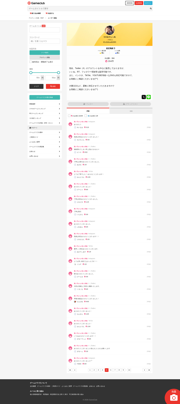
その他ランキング (35, 118)
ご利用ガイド (33, 137)
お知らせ (32, 151)
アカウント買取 (45, 57)
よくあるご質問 (34, 142)
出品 (131, 111)
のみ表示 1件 (94, 116)
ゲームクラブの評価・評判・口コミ (41, 123)
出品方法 (32, 49)
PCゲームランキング (36, 113)
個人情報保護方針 (36, 394)
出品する (51, 13)
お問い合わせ (33, 156)
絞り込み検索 (36, 13)
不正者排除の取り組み (76, 394)
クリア (36, 86)
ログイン (148, 3)
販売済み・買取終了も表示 (42, 62)
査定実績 (109, 48)
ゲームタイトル (35, 26)
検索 (54, 86)
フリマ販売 (44, 52)
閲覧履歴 (32, 104)
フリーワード (34, 37)
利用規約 (46, 394)
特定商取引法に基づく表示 (59, 394)
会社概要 (33, 386)
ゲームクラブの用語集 (36, 147)
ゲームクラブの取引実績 (45, 97)
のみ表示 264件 (78, 116)
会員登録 (139, 3)
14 (129, 370)
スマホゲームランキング (37, 109)
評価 (88, 111)
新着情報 (130, 3)
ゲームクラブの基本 (36, 132)
